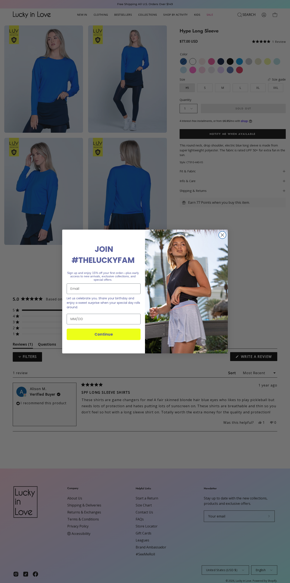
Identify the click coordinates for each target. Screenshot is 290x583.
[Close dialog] (222, 235)
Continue (103, 334)
